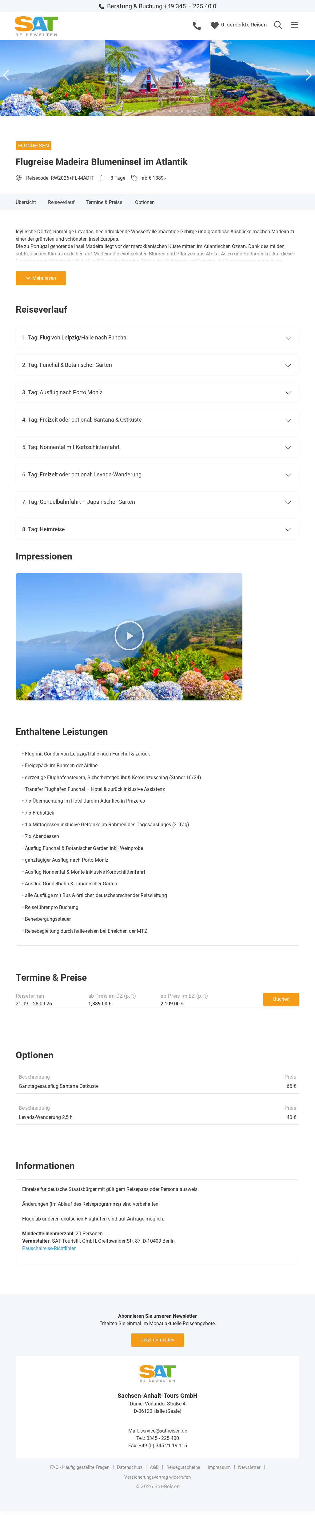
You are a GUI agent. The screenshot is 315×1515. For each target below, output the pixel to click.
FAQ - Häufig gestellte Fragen (80, 1467)
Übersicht (26, 202)
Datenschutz (129, 1467)
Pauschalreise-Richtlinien (49, 1248)
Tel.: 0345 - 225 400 (157, 1438)
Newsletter (249, 1467)
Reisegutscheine (183, 1467)
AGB (154, 1467)
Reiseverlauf (61, 202)
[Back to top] (301, 1501)
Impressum (219, 1467)
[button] (295, 25)
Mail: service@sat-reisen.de (157, 1431)
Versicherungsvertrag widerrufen (157, 1477)
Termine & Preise (104, 202)
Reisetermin (30, 996)
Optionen (145, 202)
